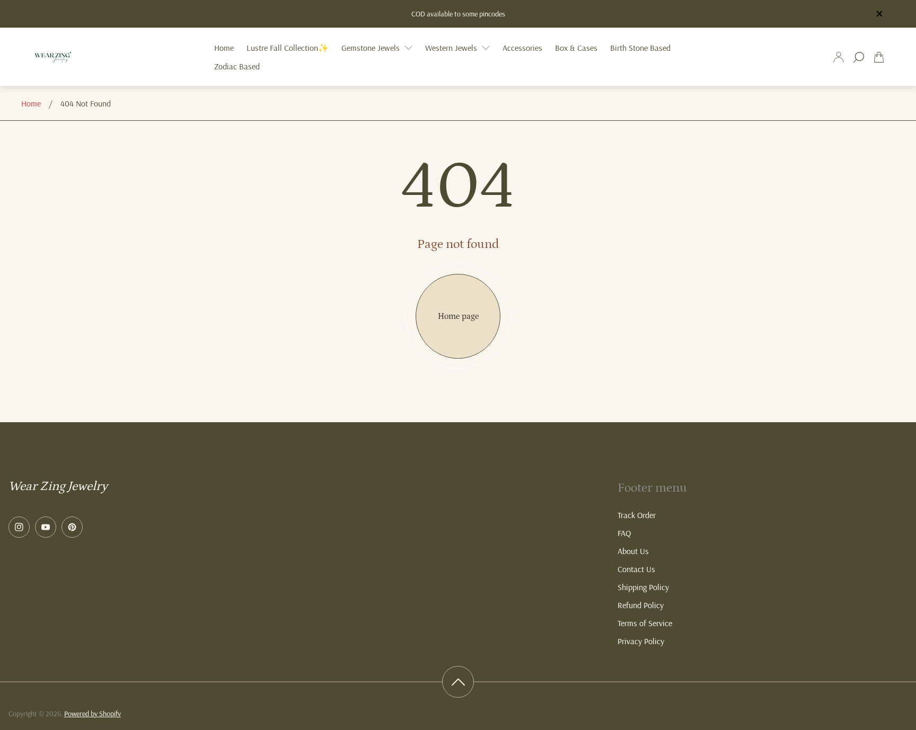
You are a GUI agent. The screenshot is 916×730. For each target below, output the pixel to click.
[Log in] (838, 57)
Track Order (637, 515)
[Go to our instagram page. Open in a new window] (19, 527)
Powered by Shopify (92, 713)
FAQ (624, 533)
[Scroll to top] (458, 682)
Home (31, 103)
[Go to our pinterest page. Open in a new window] (72, 527)
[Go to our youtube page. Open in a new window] (45, 527)
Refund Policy (641, 605)
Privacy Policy (641, 641)
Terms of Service (645, 623)
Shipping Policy (643, 587)
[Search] (858, 57)
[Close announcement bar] (879, 13)
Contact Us (636, 569)
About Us (633, 551)
